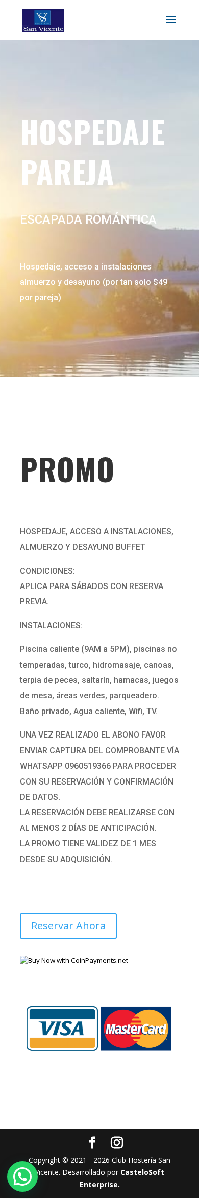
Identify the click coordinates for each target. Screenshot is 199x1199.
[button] (22, 1176)
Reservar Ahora (68, 926)
